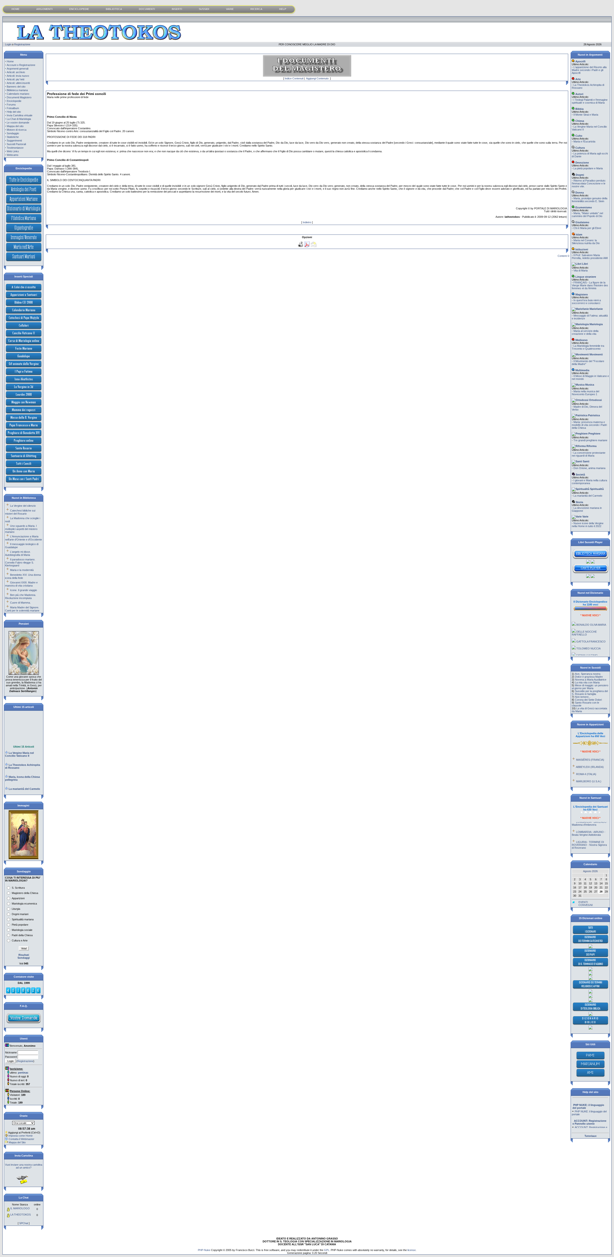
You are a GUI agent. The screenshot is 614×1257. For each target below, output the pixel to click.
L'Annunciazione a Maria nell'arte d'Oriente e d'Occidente (23, 538)
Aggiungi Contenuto (317, 78)
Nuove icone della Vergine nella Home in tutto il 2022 (587, 525)
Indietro (307, 222)
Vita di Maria (580, 270)
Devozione (582, 162)
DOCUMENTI (147, 9)
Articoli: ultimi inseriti (18, 83)
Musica (589, 384)
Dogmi (579, 174)
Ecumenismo (583, 207)
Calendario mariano (18, 93)
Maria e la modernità (22, 570)
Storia (579, 502)
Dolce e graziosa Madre (589, 676)
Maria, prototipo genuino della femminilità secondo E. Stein (589, 200)
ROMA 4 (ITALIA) (586, 758)
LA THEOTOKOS (20, 1214)
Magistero (581, 294)
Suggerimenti (14, 140)
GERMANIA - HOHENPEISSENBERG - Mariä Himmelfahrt (590, 842)
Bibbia (579, 108)
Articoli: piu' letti (15, 79)
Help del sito (14, 111)
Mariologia (596, 324)
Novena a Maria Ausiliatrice (590, 679)
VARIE (230, 9)
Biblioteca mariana (17, 90)
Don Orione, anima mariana (589, 468)
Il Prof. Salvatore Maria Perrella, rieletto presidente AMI (590, 256)
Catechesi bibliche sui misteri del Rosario (20, 512)
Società (580, 474)
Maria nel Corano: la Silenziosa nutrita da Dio (586, 242)
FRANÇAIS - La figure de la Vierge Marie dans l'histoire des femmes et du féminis (590, 285)
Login (8, 44)
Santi (585, 461)
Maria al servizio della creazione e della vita (585, 332)
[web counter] (23, 992)
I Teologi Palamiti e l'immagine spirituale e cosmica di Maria (590, 101)
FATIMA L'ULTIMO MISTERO (585, 641)
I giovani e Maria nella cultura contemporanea (589, 482)
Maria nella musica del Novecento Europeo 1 (585, 393)
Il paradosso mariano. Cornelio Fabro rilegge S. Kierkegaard (20, 562)
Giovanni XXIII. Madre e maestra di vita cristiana (21, 584)
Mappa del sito (15, 126)
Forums (11, 104)
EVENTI (583, 902)
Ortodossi (595, 400)
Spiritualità (596, 489)
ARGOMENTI (44, 9)
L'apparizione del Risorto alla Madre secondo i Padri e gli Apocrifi (589, 70)
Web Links (13, 151)
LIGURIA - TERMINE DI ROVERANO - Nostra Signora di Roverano (589, 829)
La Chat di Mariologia (19, 118)
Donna (579, 192)
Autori (579, 94)
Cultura (580, 147)
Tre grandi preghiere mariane (590, 440)
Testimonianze (15, 147)
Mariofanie (596, 308)
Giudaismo (582, 222)
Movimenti (596, 354)
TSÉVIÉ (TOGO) (586, 772)
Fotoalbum (13, 108)
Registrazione (22, 44)
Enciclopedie (14, 101)
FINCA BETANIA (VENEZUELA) (583, 781)
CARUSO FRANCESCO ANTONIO (588, 651)
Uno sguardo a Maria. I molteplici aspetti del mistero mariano (21, 528)
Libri (584, 263)
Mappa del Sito (17, 1142)
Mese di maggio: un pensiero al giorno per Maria (590, 687)
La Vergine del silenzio (23, 505)
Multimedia (582, 370)
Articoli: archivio (16, 72)
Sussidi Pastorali (16, 144)
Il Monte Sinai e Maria (585, 114)
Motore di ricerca (16, 129)
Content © (563, 255)
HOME (15, 9)
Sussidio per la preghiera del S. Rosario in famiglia (590, 692)
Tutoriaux (590, 1135)
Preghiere (594, 433)
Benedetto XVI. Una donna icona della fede (23, 576)
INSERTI (177, 9)
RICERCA (256, 9)
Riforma (591, 446)
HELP (282, 9)
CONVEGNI (586, 905)
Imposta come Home (20, 1135)
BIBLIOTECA (114, 9)
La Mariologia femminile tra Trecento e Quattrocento (588, 347)
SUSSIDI (204, 9)
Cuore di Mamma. (20, 602)
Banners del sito (16, 86)
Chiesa (579, 120)
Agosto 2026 (590, 871)
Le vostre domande (18, 122)
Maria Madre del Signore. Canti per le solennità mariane (22, 609)
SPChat (23, 1223)
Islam (578, 234)
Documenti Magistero (19, 97)
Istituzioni (581, 249)
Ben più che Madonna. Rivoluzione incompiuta (20, 596)
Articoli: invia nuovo (18, 75)
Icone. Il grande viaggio (23, 590)
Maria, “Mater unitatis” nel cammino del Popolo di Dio (587, 214)
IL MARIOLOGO (20, 1208)
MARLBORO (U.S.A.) (588, 765)
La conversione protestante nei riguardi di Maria (588, 454)
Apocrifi (580, 61)
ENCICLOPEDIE (79, 9)
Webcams (12, 154)
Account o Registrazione (21, 65)
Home (10, 61)
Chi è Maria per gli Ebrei (587, 228)
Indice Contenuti (294, 78)
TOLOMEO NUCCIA (588, 632)
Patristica (593, 415)
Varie (585, 516)
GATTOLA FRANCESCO (591, 625)
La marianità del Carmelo (587, 495)
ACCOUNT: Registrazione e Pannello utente (589, 1114)
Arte (578, 79)
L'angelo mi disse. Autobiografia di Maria (18, 553)
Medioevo (581, 340)
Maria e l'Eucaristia (584, 141)
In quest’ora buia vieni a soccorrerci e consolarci (586, 302)
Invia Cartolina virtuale (19, 115)
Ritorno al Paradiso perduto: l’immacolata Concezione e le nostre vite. (589, 183)
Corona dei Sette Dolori (588, 699)
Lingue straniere (585, 276)
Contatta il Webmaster (21, 1139)
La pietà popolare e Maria (588, 168)
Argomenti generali (17, 68)
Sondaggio (13, 133)
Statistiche (13, 136)
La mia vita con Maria (587, 682)
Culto (578, 135)
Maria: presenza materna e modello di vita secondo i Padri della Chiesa (589, 425)
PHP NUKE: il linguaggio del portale (589, 1098)
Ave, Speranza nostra (587, 673)
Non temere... (583, 696)
